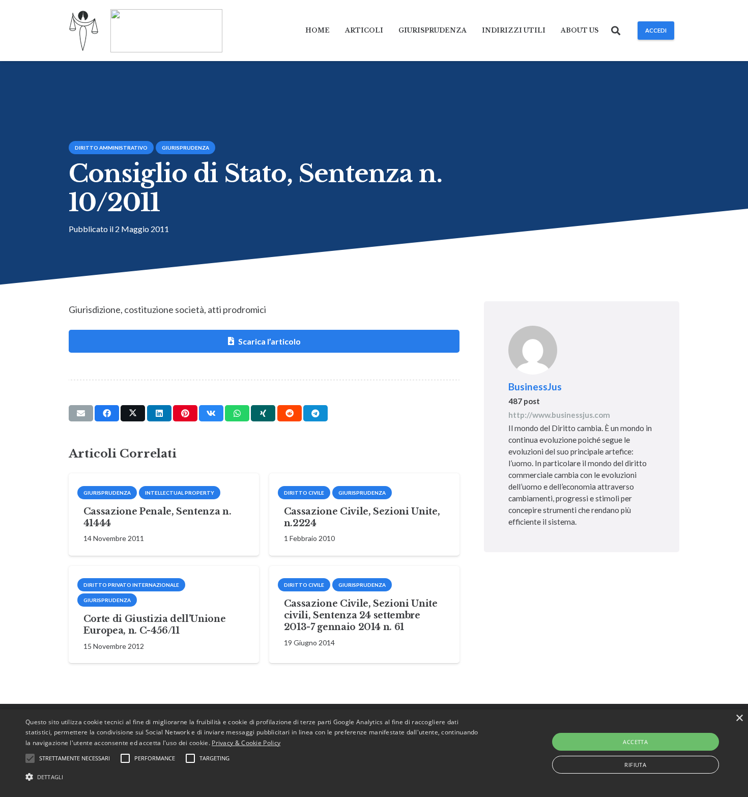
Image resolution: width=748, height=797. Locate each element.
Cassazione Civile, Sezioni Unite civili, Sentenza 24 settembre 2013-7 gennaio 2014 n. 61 (361, 615)
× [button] (739, 718)
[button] (616, 30)
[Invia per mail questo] (81, 413)
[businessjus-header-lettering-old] (166, 30)
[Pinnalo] (185, 413)
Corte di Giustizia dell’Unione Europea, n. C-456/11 (154, 624)
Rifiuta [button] (635, 764)
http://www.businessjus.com (559, 414)
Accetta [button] (635, 742)
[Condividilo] (107, 413)
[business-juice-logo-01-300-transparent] (84, 30)
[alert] (374, 753)
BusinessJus (535, 386)
